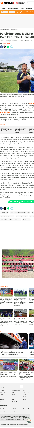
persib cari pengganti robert (7, 216)
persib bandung (4, 212)
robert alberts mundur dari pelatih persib (20, 212)
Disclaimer (2, 411)
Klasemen (4, 12)
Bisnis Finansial (27, 397)
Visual (13, 399)
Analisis (13, 394)
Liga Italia (26, 12)
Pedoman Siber (27, 408)
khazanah (29, 8)
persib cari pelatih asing (21, 216)
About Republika (4, 408)
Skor (24, 390)
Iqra (13, 392)
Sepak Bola (6, 29)
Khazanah (2, 392)
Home (1, 29)
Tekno (13, 397)
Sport (24, 394)
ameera (3, 8)
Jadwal (12, 12)
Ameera (2, 390)
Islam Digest (26, 392)
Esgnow (2, 399)
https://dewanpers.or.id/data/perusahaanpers (12, 419)
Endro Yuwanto (6, 43)
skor (21, 8)
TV (1, 401)
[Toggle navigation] (1, 3)
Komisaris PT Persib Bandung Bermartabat (10, 219)
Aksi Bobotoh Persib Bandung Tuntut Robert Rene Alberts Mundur (20, 130)
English (25, 399)
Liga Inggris (19, 12)
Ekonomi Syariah (13, 8)
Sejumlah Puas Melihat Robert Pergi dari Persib (6, 129)
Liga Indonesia (14, 29)
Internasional (3, 397)
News (1, 394)
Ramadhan (14, 401)
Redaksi (14, 408)
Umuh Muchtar (5, 112)
